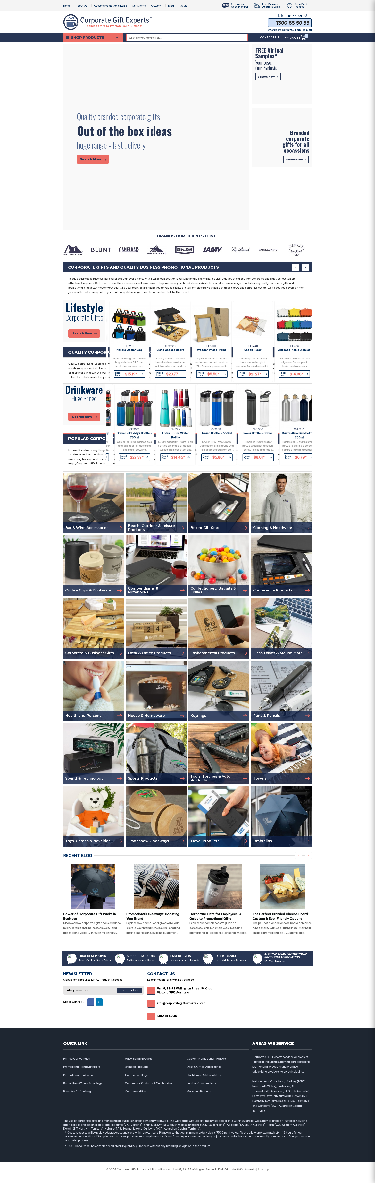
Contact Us (269, 37)
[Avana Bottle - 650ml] (208, 408)
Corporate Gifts (135, 1091)
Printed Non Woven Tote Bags (82, 1083)
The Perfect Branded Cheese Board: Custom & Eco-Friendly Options (281, 916)
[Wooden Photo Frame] (208, 324)
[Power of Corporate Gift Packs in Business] (93, 886)
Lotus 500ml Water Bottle (167, 435)
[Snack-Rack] (250, 324)
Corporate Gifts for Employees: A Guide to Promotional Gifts (215, 916)
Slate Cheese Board (167, 350)
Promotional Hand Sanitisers (81, 1067)
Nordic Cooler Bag (126, 350)
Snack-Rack (249, 350)
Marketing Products (199, 1091)
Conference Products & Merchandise (148, 1083)
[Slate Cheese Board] (167, 324)
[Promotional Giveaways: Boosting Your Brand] (156, 886)
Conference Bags (136, 1075)
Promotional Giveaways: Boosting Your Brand (152, 916)
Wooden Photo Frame (208, 350)
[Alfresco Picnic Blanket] (291, 324)
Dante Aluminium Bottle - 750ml (291, 435)
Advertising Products (138, 1058)
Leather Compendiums (202, 1083)
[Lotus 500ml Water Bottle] (167, 408)
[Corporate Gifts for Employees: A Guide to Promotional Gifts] (219, 886)
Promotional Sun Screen (78, 1075)
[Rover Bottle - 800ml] (250, 408)
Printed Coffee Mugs (76, 1058)
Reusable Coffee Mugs (77, 1091)
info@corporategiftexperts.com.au (290, 30)
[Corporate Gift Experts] (107, 21)
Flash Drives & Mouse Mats (204, 1075)
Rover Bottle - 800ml (249, 433)
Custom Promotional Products (207, 1058)
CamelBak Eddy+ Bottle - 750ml (126, 435)
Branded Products (136, 1067)
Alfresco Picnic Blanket (291, 350)
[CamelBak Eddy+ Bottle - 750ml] (126, 408)
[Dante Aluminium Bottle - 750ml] (291, 408)
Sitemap (263, 1169)
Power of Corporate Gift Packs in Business (89, 916)
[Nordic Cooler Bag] (126, 324)
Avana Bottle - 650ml (209, 433)
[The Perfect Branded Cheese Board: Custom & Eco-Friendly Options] (282, 886)
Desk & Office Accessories (204, 1067)
